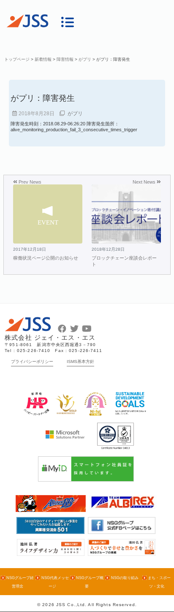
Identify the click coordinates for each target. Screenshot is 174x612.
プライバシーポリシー (32, 361)
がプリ (75, 113)
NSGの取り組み (124, 578)
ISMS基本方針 (80, 361)
